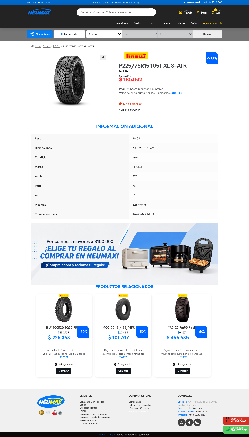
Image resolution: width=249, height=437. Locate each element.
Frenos (152, 23)
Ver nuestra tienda (138, 411)
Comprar (64, 371)
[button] (103, 57)
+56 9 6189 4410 (197, 415)
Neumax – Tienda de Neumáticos (96, 417)
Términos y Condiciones (140, 408)
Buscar (207, 34)
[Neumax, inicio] (40, 12)
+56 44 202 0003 (213, 3)
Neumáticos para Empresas (93, 414)
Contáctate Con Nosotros (92, 401)
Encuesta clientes (88, 408)
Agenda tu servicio (212, 23)
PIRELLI (56, 46)
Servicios (138, 23)
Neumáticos (122, 23)
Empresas (166, 23)
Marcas (181, 23)
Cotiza (194, 23)
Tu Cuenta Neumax (89, 423)
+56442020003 (203, 411)
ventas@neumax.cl (191, 3)
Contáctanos (135, 401)
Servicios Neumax (89, 420)
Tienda (46, 46)
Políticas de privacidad (140, 405)
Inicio (38, 46)
